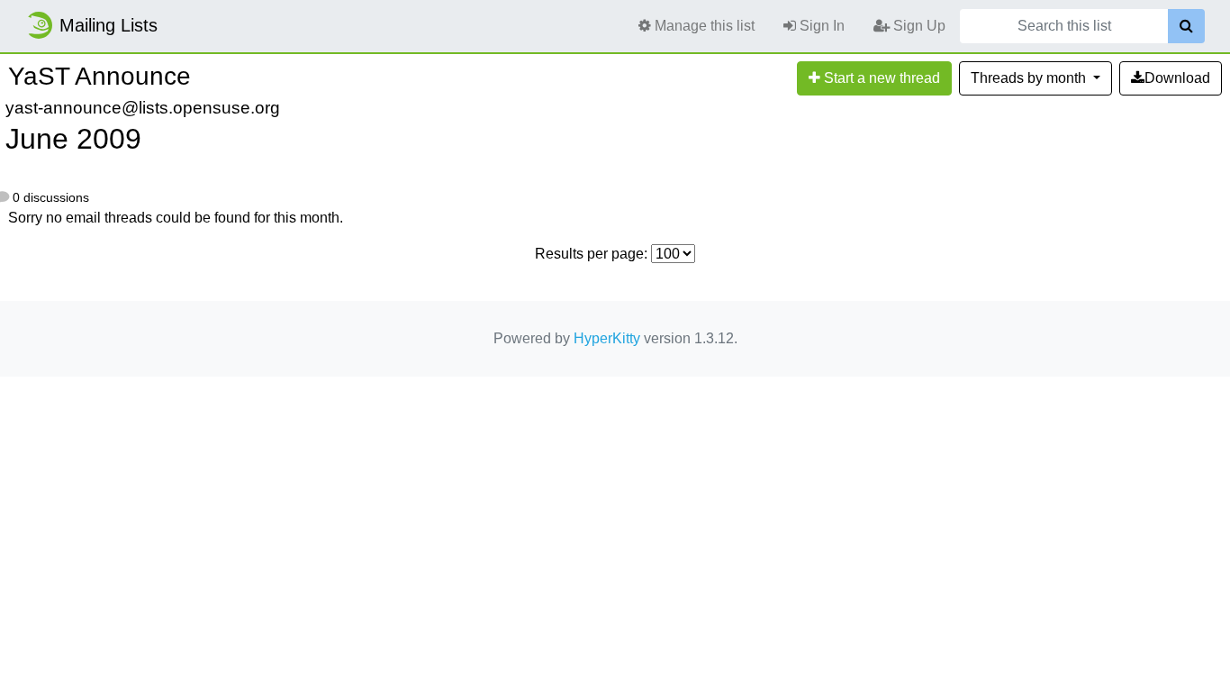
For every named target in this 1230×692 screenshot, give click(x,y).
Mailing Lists (108, 25)
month (1030, 78)
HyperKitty (607, 338)
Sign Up (917, 25)
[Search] (1186, 26)
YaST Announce (99, 76)
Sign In (820, 25)
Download (1177, 78)
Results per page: (591, 253)
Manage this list (703, 25)
